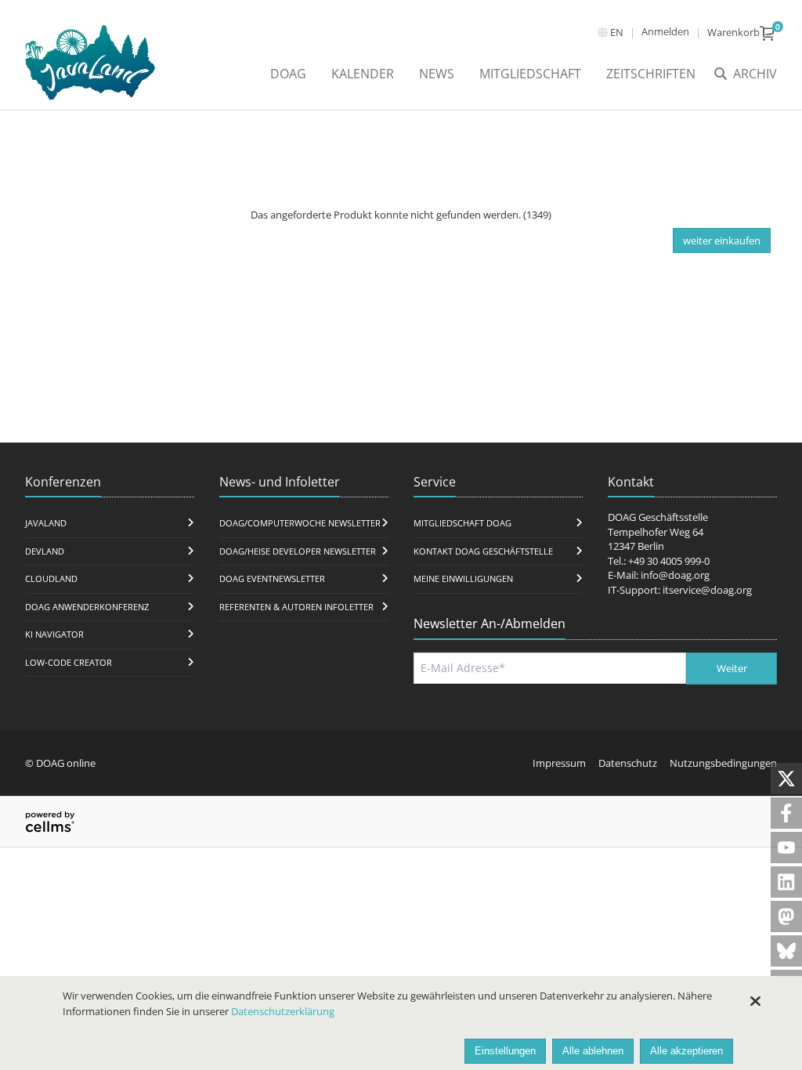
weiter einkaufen (721, 240)
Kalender (362, 73)
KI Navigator (54, 634)
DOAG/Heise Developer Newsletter (297, 551)
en (616, 32)
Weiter (732, 668)
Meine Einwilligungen (463, 578)
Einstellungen (505, 1051)
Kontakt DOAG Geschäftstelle (483, 551)
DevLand (44, 551)
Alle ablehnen (592, 1051)
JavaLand (46, 523)
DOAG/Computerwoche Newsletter (300, 523)
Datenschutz (627, 763)
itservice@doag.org (707, 590)
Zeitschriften (650, 73)
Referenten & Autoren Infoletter (296, 607)
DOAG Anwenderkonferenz (87, 607)
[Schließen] (755, 1001)
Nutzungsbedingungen (723, 763)
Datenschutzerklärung (282, 1011)
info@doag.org (675, 575)
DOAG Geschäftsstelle (658, 517)
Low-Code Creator (68, 662)
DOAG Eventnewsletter (272, 578)
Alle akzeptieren (686, 1051)
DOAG (288, 73)
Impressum (559, 763)
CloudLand (51, 578)
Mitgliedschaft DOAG (462, 523)
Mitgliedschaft (530, 73)
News (436, 73)
